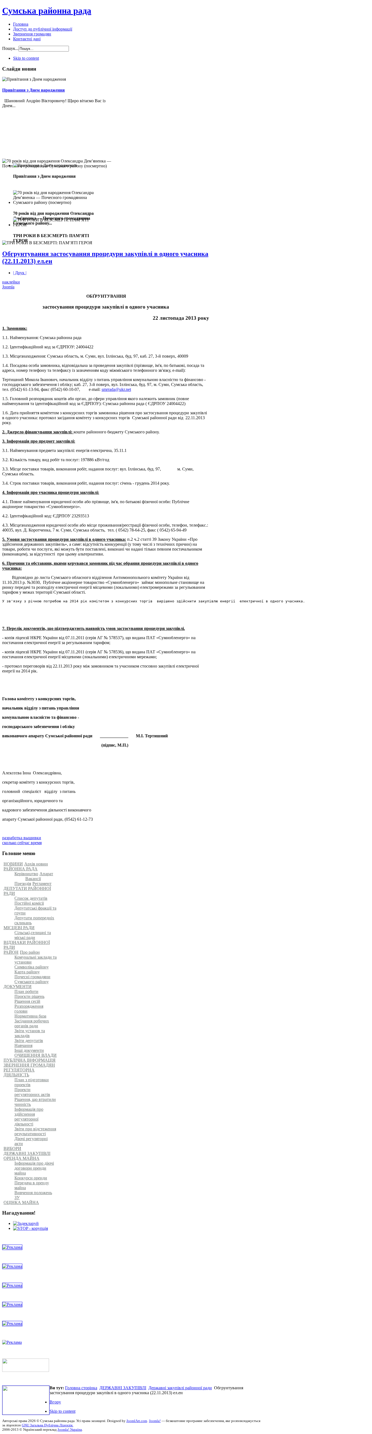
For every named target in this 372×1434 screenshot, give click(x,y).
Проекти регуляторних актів (32, 1092)
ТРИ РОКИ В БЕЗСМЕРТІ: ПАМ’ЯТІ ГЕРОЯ (48, 253)
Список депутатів (30, 898)
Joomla (8, 287)
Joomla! (155, 1421)
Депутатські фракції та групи (35, 910)
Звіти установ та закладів (29, 1033)
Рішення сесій (27, 1001)
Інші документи (29, 1050)
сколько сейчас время (22, 842)
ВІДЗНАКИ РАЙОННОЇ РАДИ (27, 945)
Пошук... (10, 48)
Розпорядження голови (28, 1008)
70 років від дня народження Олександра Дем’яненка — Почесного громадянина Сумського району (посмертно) (57, 179)
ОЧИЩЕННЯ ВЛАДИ (35, 1055)
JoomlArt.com (136, 1421)
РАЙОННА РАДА (21, 869)
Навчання (23, 1045)
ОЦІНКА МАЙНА (21, 1202)
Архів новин (36, 864)
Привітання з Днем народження (33, 90)
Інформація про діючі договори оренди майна (34, 1168)
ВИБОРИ (12, 1148)
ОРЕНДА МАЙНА (21, 1158)
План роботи (26, 991)
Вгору (55, 1402)
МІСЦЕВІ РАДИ (19, 927)
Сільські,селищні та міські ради (32, 935)
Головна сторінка (81, 1387)
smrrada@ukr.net (116, 389)
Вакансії (33, 878)
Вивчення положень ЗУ (33, 1195)
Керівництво (26, 873)
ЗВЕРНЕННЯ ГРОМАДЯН (29, 1065)
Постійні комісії (29, 903)
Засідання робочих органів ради (31, 1023)
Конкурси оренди (30, 1178)
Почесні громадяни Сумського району (32, 979)
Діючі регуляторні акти (31, 1141)
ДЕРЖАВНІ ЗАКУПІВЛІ (27, 1153)
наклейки (11, 282)
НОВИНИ (13, 864)
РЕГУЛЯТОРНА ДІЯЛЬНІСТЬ (19, 1072)
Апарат (46, 873)
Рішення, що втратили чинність (35, 1102)
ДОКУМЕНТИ (18, 986)
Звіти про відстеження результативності (35, 1131)
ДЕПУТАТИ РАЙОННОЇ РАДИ (27, 891)
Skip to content (26, 58)
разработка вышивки (21, 837)
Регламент (41, 883)
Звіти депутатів (28, 1040)
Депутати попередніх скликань (34, 920)
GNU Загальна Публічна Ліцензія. (47, 1425)
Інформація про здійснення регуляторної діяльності (28, 1116)
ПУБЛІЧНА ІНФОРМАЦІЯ (30, 1060)
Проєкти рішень (29, 996)
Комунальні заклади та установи (35, 959)
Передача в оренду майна (31, 1185)
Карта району (27, 972)
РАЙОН (11, 952)
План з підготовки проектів (31, 1082)
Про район (30, 952)
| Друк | (19, 272)
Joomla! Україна (69, 1429)
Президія (22, 883)
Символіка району (31, 967)
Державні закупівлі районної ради (180, 1387)
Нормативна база (30, 1016)
